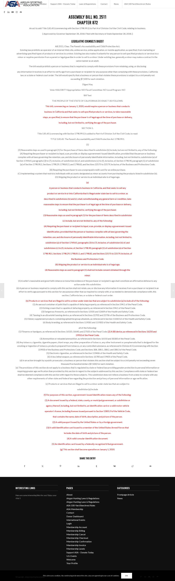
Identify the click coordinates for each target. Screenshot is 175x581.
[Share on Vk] (115, 466)
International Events (75, 520)
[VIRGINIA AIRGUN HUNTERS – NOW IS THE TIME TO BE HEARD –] (2, 290)
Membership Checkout (77, 538)
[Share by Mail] (151, 466)
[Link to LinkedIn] (8, 12)
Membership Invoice (76, 545)
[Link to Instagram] (17, 12)
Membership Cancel (75, 534)
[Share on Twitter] (43, 466)
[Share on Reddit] (132, 466)
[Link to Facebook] (4, 12)
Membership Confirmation (79, 541)
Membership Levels (75, 548)
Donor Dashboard (74, 516)
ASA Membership (74, 509)
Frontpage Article (125, 494)
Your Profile (72, 563)
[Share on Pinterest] (61, 466)
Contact (70, 512)
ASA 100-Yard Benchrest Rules (80, 505)
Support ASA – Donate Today (80, 552)
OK (126, 576)
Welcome (70, 559)
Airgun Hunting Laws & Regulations (82, 498)
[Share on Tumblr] (97, 466)
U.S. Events (71, 556)
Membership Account (76, 527)
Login (69, 523)
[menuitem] (10, 4)
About (69, 494)
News (120, 498)
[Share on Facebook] (25, 466)
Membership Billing (75, 530)
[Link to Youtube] (13, 12)
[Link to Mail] (21, 12)
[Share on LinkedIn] (79, 466)
